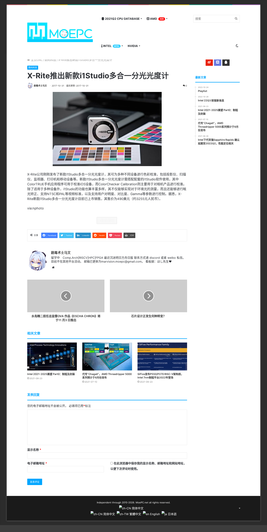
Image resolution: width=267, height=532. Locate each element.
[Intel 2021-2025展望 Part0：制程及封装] (52, 356)
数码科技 (50, 60)
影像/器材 (107, 220)
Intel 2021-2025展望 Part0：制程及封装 (51, 374)
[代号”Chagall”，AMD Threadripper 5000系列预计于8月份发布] (107, 356)
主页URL (36, 60)
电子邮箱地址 (37, 463)
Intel (110, 46)
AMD (156, 18)
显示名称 (34, 449)
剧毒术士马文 (40, 85)
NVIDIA (133, 46)
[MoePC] (60, 32)
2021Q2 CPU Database (122, 18)
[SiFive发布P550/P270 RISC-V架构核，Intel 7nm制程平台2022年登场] (162, 356)
